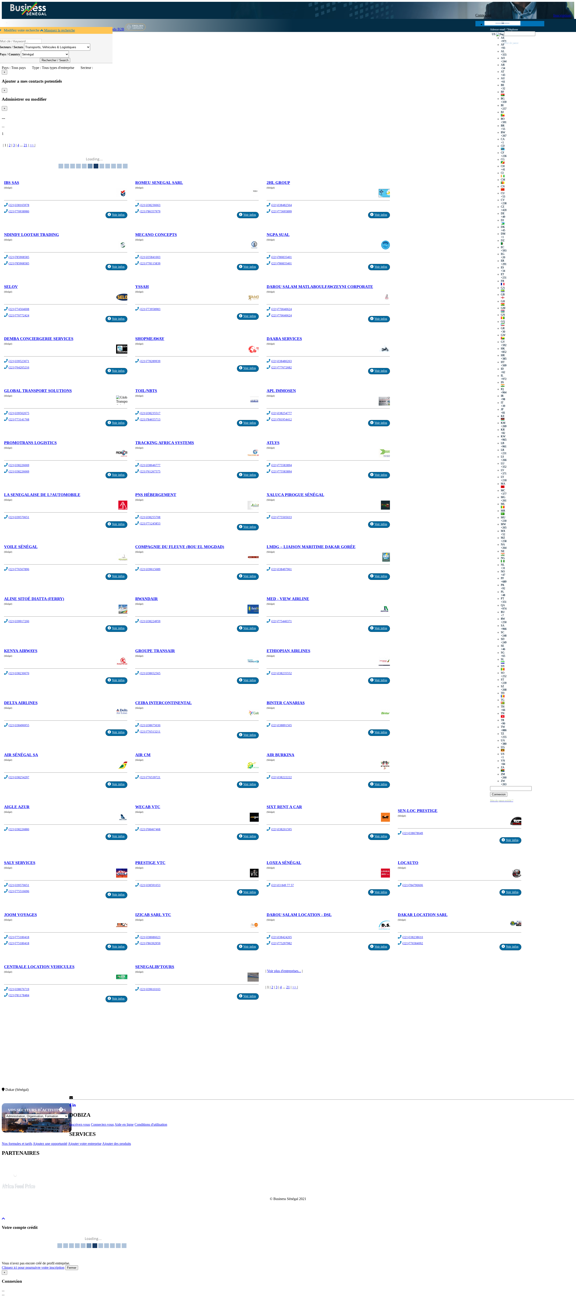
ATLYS (273, 442)
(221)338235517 (150, 413)
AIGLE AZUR (16, 807)
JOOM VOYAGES (20, 914)
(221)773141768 (19, 419)
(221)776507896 (19, 569)
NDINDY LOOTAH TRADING (31, 234)
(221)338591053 (150, 885)
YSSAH (142, 286)
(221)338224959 (150, 621)
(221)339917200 (19, 621)
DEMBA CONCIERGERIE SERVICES (38, 338)
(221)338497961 (281, 569)
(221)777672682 (281, 367)
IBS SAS (11, 182)
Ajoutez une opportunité (50, 1144)
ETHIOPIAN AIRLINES (288, 651)
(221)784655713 (150, 419)
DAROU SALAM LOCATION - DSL (299, 914)
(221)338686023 (150, 937)
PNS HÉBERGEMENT (155, 494)
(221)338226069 (19, 465)
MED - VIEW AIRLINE (288, 599)
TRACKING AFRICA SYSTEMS (164, 442)
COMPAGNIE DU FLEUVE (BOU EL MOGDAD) (179, 547)
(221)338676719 (19, 989)
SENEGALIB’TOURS (154, 966)
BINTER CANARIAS (286, 703)
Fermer (71, 1267)
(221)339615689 (150, 569)
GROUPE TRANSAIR (155, 651)
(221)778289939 (150, 361)
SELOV (11, 286)
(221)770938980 (19, 211)
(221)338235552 (281, 673)
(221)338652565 (150, 673)
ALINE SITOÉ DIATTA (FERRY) (34, 599)
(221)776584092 (412, 943)
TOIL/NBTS (146, 390)
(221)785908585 (19, 257)
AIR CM (143, 755)
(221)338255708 (150, 517)
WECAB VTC (147, 807)
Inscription (562, 15)
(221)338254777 (281, 413)
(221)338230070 (19, 673)
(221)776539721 (150, 777)
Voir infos (118, 214)
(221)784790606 (412, 885)
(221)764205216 (19, 367)
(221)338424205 (281, 937)
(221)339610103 (150, 989)
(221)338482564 (281, 205)
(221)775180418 (19, 937)
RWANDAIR (146, 599)
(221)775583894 (281, 465)
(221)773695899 (281, 211)
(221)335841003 (150, 257)
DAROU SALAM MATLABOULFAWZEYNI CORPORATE (320, 286)
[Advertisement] (137, 1057)
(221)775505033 (281, 517)
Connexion (483, 15)
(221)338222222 (281, 777)
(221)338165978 (19, 205)
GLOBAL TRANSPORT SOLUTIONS (38, 390)
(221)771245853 (150, 523)
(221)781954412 (281, 419)
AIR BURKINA (280, 755)
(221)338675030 (150, 725)
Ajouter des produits (116, 1144)
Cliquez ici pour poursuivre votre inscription (33, 1267)
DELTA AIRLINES (21, 703)
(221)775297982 (281, 943)
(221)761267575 (150, 471)
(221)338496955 (19, 725)
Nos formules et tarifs (17, 1144)
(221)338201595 (281, 829)
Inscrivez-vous (79, 1124)
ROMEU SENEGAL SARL (159, 182)
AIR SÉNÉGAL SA (21, 755)
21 (25, 145)
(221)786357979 (150, 211)
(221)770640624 (281, 309)
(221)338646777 (150, 465)
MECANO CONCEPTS (156, 234)
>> (32, 145)
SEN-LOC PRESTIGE (417, 810)
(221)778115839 (150, 263)
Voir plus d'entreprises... (284, 971)
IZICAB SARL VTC (153, 914)
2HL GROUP (278, 182)
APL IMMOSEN (281, 390)
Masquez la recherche (59, 30)
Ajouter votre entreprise (84, 1144)
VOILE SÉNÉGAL (21, 547)
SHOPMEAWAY (149, 338)
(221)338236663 (150, 205)
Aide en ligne (124, 1124)
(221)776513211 (150, 731)
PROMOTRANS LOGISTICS (30, 442)
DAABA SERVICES (284, 338)
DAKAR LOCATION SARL (423, 914)
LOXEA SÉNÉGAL (284, 862)
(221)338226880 (19, 829)
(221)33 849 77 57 (282, 885)
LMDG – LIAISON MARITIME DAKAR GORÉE (311, 547)
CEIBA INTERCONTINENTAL (163, 703)
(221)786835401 (281, 257)
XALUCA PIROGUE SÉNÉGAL (295, 494)
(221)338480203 (281, 361)
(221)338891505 (281, 725)
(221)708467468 (150, 829)
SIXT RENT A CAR (284, 807)
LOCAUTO (408, 862)
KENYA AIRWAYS (20, 651)
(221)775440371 (281, 621)
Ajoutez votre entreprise (426, 70)
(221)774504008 (19, 309)
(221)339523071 (19, 361)
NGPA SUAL (278, 234)
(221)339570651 (19, 517)
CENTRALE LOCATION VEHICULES (39, 966)
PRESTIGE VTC (150, 862)
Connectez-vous (102, 1124)
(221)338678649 (412, 833)
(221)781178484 (19, 995)
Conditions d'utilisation (151, 1124)
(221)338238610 (412, 937)
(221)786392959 (150, 943)
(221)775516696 (19, 891)
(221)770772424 (19, 315)
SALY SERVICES (19, 862)
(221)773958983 (150, 309)
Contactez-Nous (85, 1098)
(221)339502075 (19, 413)
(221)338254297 (19, 777)
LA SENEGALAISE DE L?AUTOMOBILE (42, 494)
